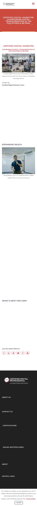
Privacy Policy (6, 482)
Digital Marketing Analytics (12, 439)
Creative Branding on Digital (12, 453)
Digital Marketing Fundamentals (13, 429)
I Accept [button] (19, 502)
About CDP (6, 468)
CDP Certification (7, 470)
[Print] (27, 353)
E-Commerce (7, 432)
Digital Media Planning (10, 437)
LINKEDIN (14, 420)
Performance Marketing (10, 451)
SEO (4, 441)
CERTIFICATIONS (10, 426)
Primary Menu (33, 3)
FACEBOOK (6, 420)
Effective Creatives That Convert (13, 456)
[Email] (18, 353)
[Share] (4, 353)
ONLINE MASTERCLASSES (13, 447)
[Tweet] (13, 353)
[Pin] (23, 353)
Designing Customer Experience (13, 458)
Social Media (7, 434)
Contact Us (5, 485)
